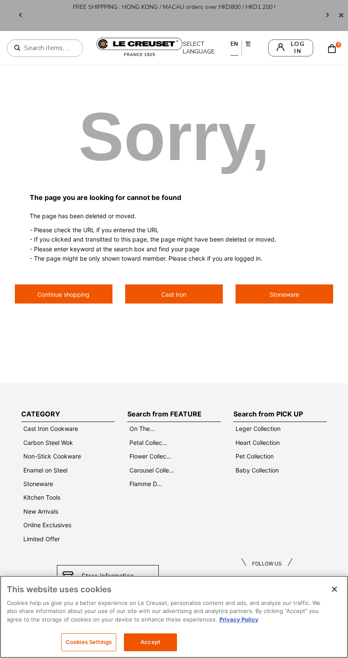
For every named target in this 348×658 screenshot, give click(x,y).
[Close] (341, 15)
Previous (20, 15)
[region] (174, 617)
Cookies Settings (89, 641)
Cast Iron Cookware (50, 428)
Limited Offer (41, 539)
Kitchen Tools (41, 497)
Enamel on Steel (45, 470)
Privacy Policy (238, 619)
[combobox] (48, 48)
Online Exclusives (47, 525)
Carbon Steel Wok (48, 442)
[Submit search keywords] (17, 47)
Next (327, 15)
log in (298, 47)
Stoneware (38, 483)
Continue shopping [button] (63, 294)
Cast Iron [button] (173, 294)
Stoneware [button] (284, 294)
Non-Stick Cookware (52, 456)
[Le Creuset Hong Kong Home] (139, 46)
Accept (150, 641)
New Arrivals (40, 511)
